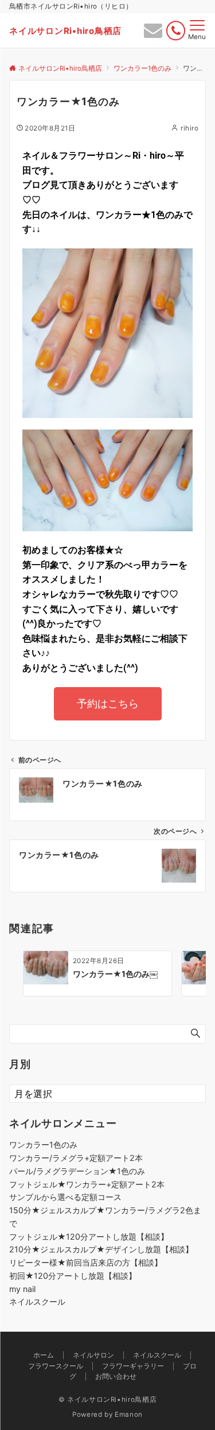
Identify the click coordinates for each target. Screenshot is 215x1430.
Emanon (129, 1414)
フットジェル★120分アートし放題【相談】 (89, 1236)
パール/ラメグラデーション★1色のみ (77, 1171)
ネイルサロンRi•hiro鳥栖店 (65, 30)
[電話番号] (175, 30)
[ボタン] (153, 33)
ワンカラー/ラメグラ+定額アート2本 (76, 1158)
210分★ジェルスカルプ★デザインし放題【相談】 (101, 1249)
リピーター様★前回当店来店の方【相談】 (85, 1262)
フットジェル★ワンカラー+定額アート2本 (87, 1184)
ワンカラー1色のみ (43, 1144)
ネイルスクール (37, 1301)
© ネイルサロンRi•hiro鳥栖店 (107, 1400)
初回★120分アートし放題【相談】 (72, 1276)
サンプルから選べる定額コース (65, 1197)
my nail (22, 1289)
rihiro (189, 128)
